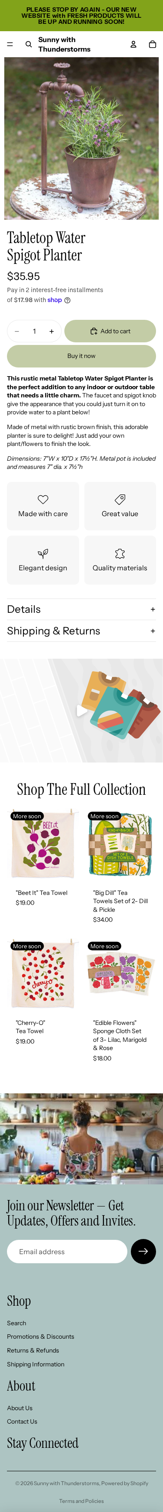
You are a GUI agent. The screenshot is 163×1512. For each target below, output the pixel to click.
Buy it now (81, 356)
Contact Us (22, 1422)
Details (23, 609)
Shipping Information (35, 1364)
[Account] (133, 44)
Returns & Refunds (33, 1350)
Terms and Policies (81, 1501)
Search (16, 1323)
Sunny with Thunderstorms (66, 1483)
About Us (20, 1408)
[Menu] (10, 44)
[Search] (28, 44)
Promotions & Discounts (40, 1337)
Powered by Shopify (124, 1483)
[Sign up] (143, 1251)
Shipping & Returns (53, 630)
